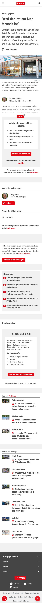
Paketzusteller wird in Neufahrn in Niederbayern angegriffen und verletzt (19, 293)
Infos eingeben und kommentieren (21, 374)
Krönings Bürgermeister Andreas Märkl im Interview (24, 421)
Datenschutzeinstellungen (21, 601)
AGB (22, 593)
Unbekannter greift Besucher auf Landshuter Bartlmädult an (21, 286)
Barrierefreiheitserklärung (25, 597)
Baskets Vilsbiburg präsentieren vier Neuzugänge (25, 536)
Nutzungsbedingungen (32, 593)
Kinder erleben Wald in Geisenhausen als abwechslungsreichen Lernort (24, 406)
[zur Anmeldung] (39, 3)
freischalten (34, 172)
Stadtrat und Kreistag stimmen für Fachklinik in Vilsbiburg (23, 492)
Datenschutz (15, 593)
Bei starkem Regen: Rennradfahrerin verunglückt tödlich (19, 279)
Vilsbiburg (8, 217)
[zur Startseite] (21, 577)
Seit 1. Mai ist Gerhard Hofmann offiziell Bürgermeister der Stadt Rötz (26, 508)
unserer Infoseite (24, 254)
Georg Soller (16, 98)
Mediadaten (12, 597)
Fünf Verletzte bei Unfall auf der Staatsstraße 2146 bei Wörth (22, 299)
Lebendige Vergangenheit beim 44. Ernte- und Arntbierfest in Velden (24, 436)
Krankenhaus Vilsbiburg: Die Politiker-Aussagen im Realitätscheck (25, 476)
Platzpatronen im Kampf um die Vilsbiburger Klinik (25, 460)
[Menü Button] (3, 3)
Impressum (6, 593)
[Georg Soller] (5, 99)
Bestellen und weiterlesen (21, 154)
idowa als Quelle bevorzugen (14, 260)
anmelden (21, 163)
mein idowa (11, 228)
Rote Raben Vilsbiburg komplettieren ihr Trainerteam (25, 523)
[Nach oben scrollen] (37, 599)
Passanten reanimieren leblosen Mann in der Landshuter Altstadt (22, 306)
